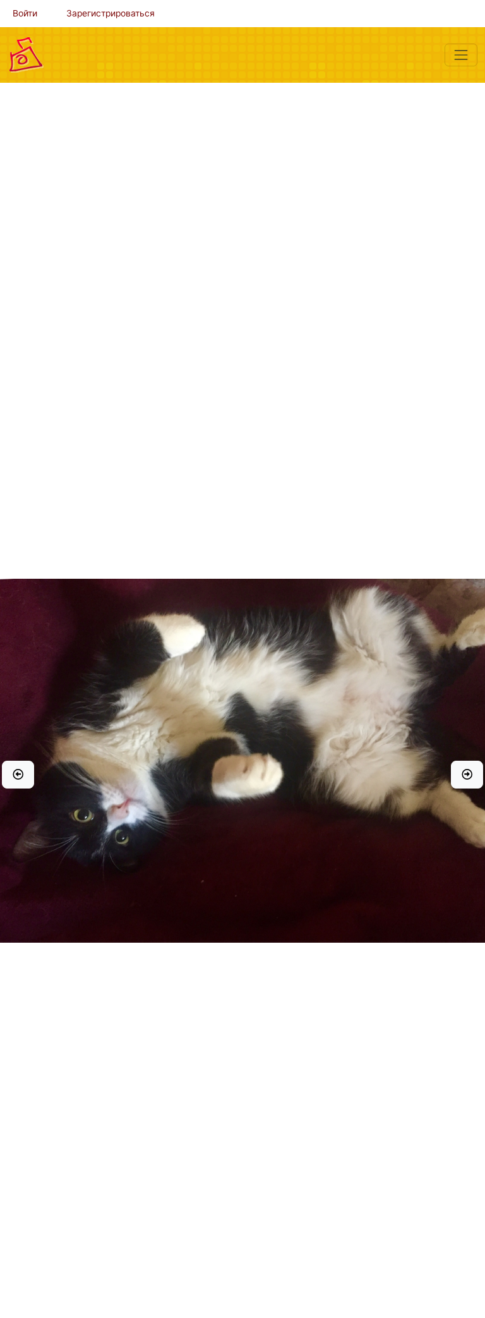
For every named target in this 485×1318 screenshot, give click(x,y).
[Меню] (461, 55)
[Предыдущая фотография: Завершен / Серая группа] (18, 775)
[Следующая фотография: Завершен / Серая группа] (467, 775)
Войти (25, 13)
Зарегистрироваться (110, 13)
